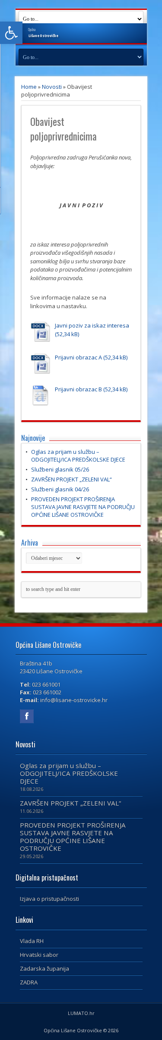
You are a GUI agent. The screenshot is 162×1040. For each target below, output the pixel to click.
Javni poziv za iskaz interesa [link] (92, 325)
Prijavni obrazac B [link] (78, 389)
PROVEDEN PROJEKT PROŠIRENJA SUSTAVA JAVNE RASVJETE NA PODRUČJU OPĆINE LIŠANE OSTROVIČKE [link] (83, 506)
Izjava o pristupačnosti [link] (49, 899)
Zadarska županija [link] (44, 968)
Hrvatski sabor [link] (39, 955)
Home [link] (29, 87)
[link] (11, 33)
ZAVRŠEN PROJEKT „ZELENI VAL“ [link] (71, 479)
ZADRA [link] (29, 982)
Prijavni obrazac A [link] (78, 357)
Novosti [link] (52, 87)
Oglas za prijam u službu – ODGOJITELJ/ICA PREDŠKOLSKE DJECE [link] (78, 455)
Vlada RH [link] (32, 941)
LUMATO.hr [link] (81, 1013)
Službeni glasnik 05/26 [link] (60, 469)
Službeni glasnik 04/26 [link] (60, 489)
